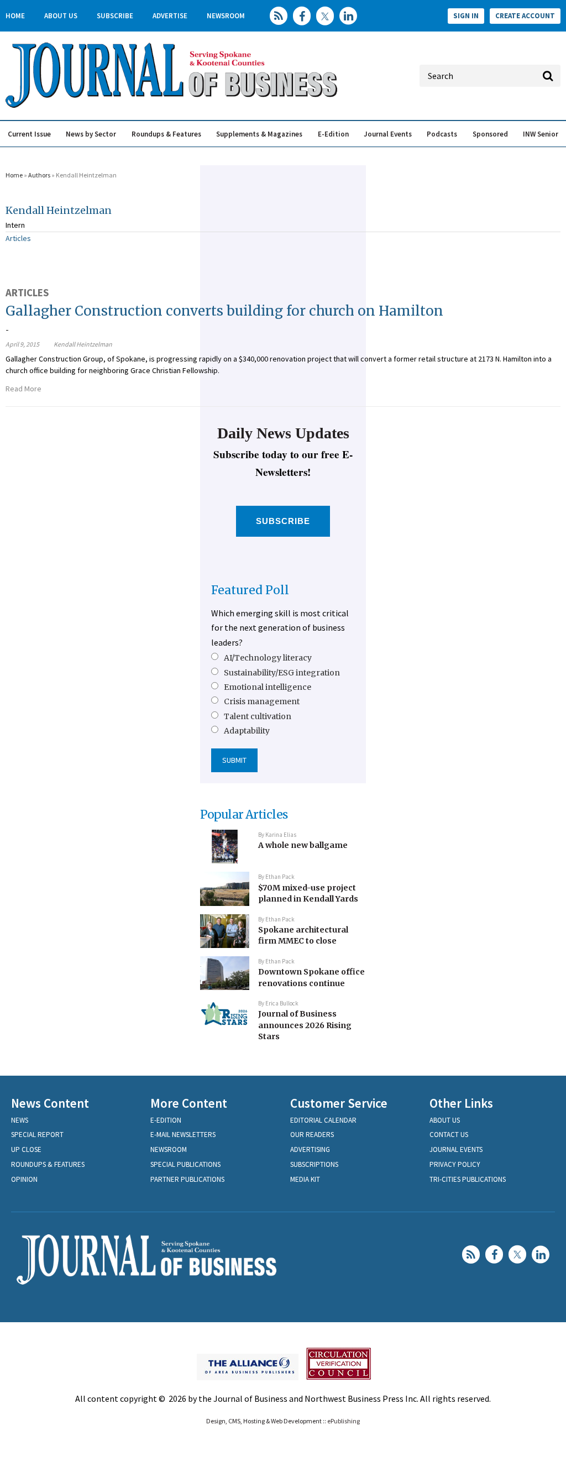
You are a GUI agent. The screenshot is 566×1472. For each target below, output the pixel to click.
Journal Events (388, 134)
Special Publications (185, 1164)
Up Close (26, 1149)
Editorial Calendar (323, 1120)
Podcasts (442, 134)
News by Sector (91, 134)
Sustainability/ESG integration (282, 673)
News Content (50, 1103)
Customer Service (338, 1103)
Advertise (170, 15)
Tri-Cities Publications (467, 1179)
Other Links (461, 1103)
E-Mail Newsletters (183, 1134)
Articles (18, 238)
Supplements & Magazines (259, 134)
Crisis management (262, 701)
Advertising (310, 1149)
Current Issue (29, 134)
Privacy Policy (454, 1164)
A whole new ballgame (303, 845)
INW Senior (540, 134)
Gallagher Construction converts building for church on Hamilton (224, 310)
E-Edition (333, 134)
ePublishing (343, 1421)
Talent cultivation (257, 716)
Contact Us (448, 1134)
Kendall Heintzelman (59, 210)
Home (15, 15)
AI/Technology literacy (268, 658)
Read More (23, 389)
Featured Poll (250, 590)
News (19, 1120)
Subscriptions (314, 1164)
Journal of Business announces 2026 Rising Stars (305, 1025)
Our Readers (312, 1134)
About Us (60, 15)
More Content (188, 1103)
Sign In (466, 15)
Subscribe (115, 15)
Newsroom (226, 15)
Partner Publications (187, 1179)
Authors (39, 175)
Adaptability (247, 731)
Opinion (24, 1179)
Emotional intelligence (267, 687)
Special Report (37, 1134)
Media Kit (305, 1179)
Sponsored (490, 134)
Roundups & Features (166, 134)
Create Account (525, 15)
